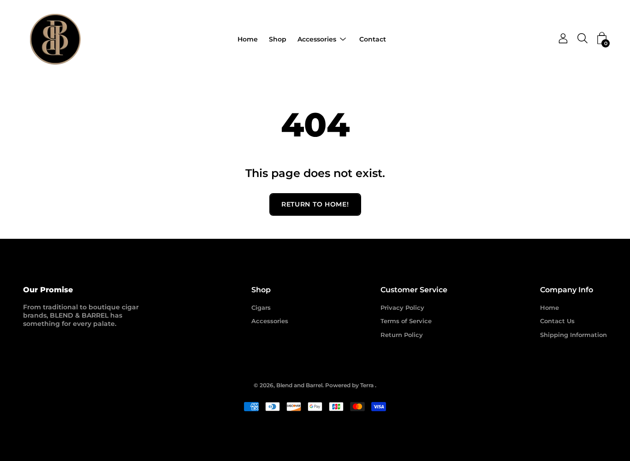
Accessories (316, 39)
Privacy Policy (402, 307)
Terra (367, 385)
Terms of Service (406, 321)
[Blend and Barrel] (55, 39)
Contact (372, 39)
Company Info (566, 289)
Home (248, 39)
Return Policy (401, 334)
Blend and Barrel (299, 385)
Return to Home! (315, 204)
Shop (277, 39)
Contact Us (557, 321)
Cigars (261, 307)
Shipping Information (573, 334)
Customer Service (413, 289)
